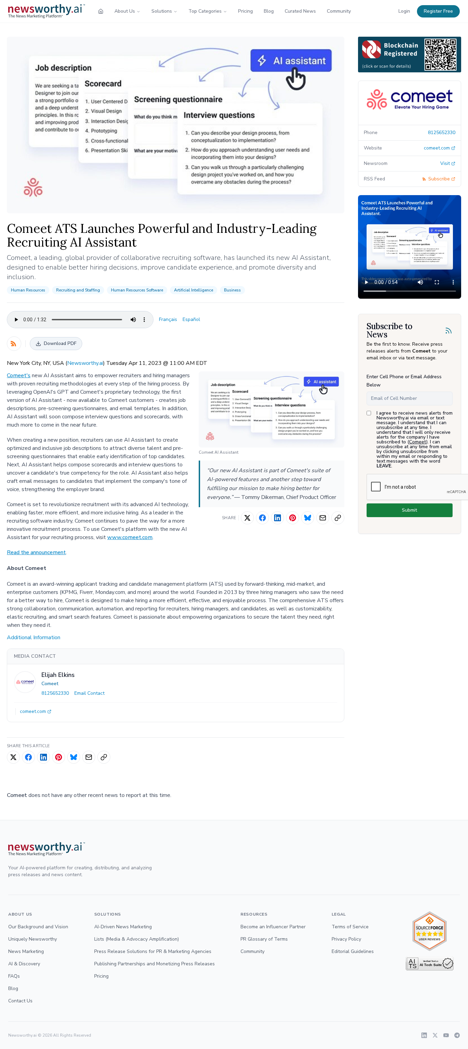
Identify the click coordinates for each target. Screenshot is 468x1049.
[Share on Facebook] (262, 517)
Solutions (161, 11)
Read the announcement (36, 552)
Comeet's (18, 375)
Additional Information (33, 637)
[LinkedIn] (424, 1035)
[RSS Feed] (14, 343)
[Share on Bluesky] (307, 517)
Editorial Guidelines (353, 951)
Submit (409, 510)
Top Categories (205, 11)
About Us (124, 11)
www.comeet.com (129, 537)
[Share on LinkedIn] (277, 517)
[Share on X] (247, 517)
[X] (435, 1035)
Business (232, 290)
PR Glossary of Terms (264, 939)
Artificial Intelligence (193, 290)
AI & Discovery (24, 964)
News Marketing (26, 951)
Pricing (245, 11)
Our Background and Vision (38, 926)
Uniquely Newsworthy (32, 939)
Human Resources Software (137, 290)
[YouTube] (446, 1035)
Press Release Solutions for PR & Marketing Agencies (152, 951)
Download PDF (60, 343)
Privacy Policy (346, 939)
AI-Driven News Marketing (123, 926)
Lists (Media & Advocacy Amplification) (136, 939)
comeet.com (33, 711)
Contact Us (20, 1001)
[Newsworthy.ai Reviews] (429, 931)
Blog (269, 11)
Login (404, 11)
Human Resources (28, 290)
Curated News (300, 11)
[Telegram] (457, 1035)
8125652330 (55, 693)
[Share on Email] (322, 517)
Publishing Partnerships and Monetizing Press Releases (154, 964)
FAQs (14, 976)
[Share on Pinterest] (292, 517)
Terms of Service (350, 926)
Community (339, 11)
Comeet (49, 683)
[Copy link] (337, 517)
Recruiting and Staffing (78, 290)
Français (168, 319)
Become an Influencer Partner (273, 926)
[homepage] (100, 11)
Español (191, 319)
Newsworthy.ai (85, 363)
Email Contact (89, 693)
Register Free (438, 11)
